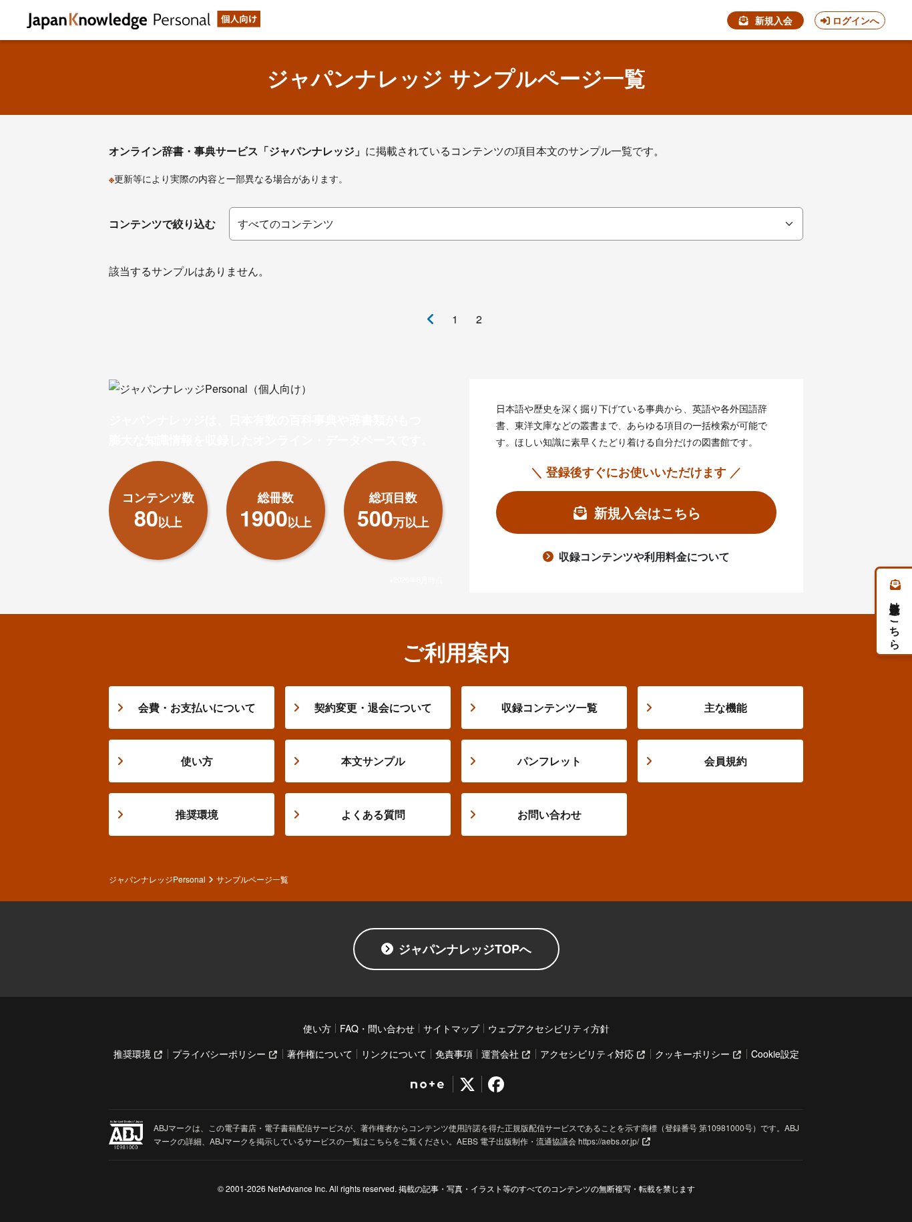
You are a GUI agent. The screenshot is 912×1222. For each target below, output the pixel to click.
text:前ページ (430, 319)
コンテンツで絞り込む (162, 223)
